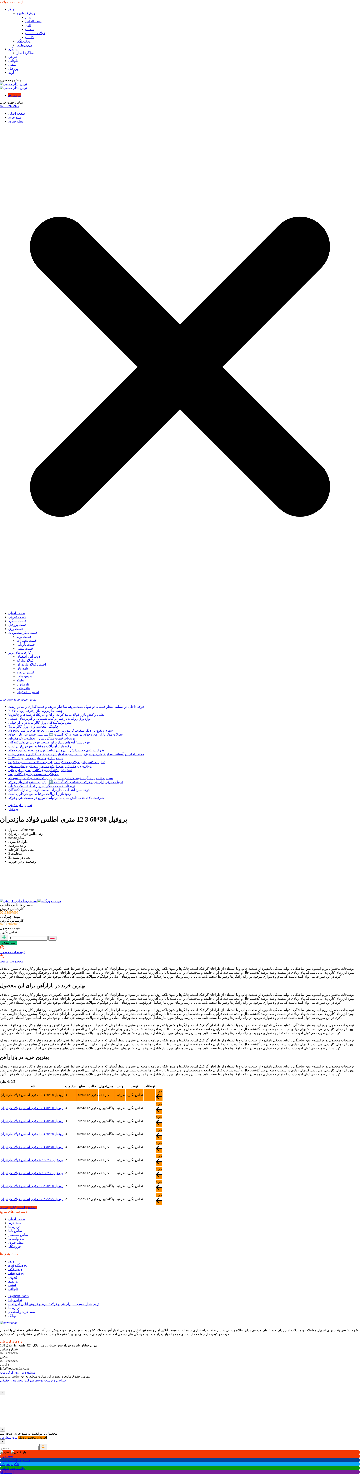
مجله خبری (16, 121)
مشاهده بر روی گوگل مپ (18, 1372)
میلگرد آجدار (25, 53)
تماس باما (15, 1231)
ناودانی (13, 61)
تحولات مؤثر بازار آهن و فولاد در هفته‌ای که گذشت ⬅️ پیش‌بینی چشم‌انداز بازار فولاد (65, 734)
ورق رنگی (23, 41)
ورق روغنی (24, 45)
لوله (11, 72)
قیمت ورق (15, 629)
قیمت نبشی (25, 648)
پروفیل (13, 68)
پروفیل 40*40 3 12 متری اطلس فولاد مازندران (32, 1147)
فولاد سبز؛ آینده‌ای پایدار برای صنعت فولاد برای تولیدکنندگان (49, 742)
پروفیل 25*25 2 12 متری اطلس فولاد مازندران (32, 1199)
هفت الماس (33, 21)
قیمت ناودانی (26, 644)
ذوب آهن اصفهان (28, 656)
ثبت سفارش (8, 1437)
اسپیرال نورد (25, 672)
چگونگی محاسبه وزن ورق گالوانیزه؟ (33, 726)
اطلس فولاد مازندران (31, 664)
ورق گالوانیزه (26, 13)
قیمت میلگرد (17, 621)
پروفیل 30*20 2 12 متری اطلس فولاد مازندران (32, 1186)
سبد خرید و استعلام (21, 1312)
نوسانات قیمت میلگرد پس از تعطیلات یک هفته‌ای (41, 738)
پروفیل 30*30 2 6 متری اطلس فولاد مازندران (32, 1173)
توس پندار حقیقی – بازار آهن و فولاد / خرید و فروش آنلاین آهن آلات (53, 1304)
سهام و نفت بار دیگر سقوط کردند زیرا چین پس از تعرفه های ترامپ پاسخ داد (60, 730)
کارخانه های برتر (19, 652)
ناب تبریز (23, 684)
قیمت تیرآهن (17, 617)
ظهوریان (23, 668)
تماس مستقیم (18, 1234)
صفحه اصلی (16, 113)
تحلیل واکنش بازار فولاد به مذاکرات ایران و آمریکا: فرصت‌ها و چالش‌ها (56, 714)
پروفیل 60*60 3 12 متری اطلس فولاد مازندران (32, 1134)
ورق (11, 9)
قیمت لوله (24, 636)
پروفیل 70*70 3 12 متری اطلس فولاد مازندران (32, 1121)
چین (28, 17)
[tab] (19, 901)
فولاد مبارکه (25, 660)
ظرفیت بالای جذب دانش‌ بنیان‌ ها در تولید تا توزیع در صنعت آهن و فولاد (56, 750)
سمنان (29, 29)
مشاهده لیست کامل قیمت (18, 1207)
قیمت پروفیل (17, 625)
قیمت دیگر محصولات (23, 632)
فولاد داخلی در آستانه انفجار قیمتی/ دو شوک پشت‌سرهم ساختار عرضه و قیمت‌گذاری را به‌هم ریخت (76, 706)
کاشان (29, 37)
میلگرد (13, 49)
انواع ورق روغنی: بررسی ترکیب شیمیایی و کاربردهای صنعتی (49, 718)
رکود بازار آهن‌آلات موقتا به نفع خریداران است (39, 746)
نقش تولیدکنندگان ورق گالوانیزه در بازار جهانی (40, 722)
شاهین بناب (24, 676)
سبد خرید (14, 95)
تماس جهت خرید (25, 699)
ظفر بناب (23, 688)
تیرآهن (12, 57)
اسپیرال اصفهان (28, 692)
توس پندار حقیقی (20, 805)
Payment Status (18, 1296)
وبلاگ (12, 1316)
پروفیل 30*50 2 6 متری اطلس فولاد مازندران (32, 1160)
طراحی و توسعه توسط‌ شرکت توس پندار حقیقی (33, 1380)
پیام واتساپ (16, 1238)
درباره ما (14, 1227)
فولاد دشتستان (35, 33)
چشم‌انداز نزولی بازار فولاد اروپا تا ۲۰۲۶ (35, 710)
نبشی (12, 64)
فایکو (20, 680)
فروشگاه (14, 1246)
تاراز (28, 25)
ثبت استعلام (8, 942)
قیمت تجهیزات (27, 640)
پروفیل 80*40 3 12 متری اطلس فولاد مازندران (32, 1108)
